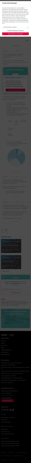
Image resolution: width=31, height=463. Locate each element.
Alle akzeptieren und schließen (15, 33)
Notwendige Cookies (10, 27)
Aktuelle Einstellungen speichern (15, 30)
